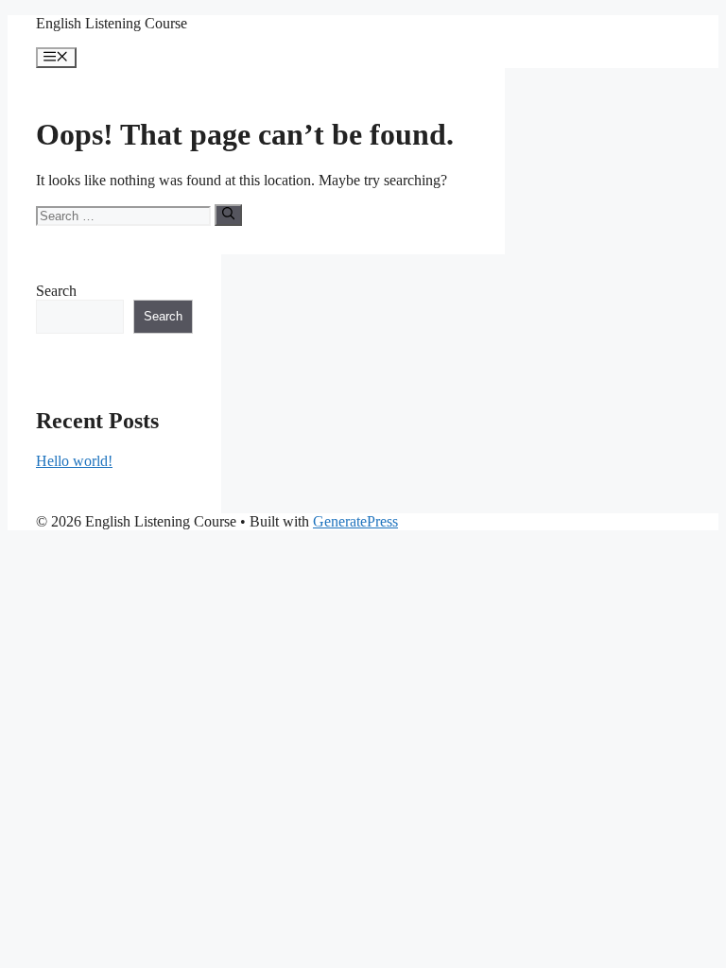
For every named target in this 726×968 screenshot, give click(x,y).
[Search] (228, 214)
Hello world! (74, 461)
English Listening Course (111, 23)
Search (56, 291)
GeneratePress (355, 521)
